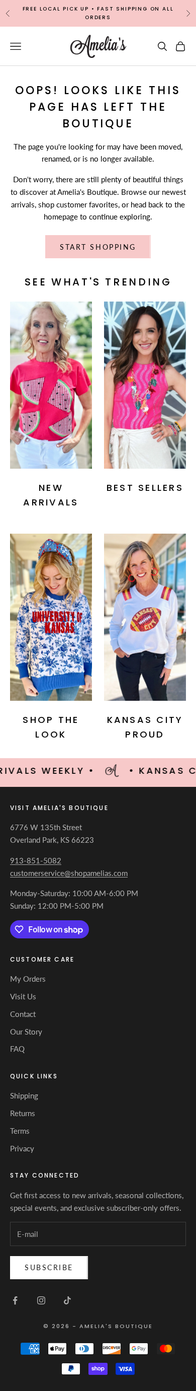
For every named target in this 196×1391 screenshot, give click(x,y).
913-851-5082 (35, 860)
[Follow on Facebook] (15, 1300)
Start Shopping (98, 247)
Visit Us (23, 996)
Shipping (24, 1095)
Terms (20, 1130)
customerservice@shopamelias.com (69, 872)
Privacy (22, 1148)
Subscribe (49, 1267)
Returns (22, 1113)
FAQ (17, 1048)
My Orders (28, 978)
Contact (23, 1013)
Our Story (26, 1031)
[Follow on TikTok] (67, 1300)
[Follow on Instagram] (41, 1300)
